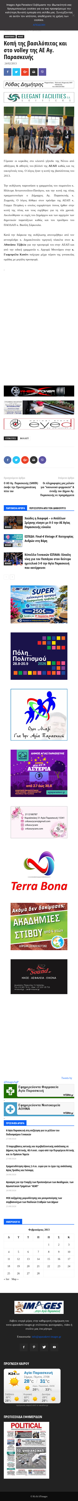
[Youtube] (54, 1347)
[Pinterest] (34, 1347)
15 (48, 1259)
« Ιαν (6, 1279)
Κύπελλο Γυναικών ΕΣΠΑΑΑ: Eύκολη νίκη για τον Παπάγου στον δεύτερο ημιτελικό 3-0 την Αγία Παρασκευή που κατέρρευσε (48, 561)
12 (18, 1259)
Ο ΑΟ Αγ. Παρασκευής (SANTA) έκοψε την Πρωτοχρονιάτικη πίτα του (21, 487)
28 (38, 1273)
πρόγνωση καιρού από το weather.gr (32, 1405)
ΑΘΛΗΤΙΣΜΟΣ (21, 30)
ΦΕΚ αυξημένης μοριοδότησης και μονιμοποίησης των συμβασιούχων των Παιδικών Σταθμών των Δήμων (34, 1200)
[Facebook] (23, 1347)
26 (18, 1273)
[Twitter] (44, 1347)
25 (8, 1273)
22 (48, 1266)
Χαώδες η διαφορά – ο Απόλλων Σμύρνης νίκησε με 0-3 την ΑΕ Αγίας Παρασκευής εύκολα (47, 522)
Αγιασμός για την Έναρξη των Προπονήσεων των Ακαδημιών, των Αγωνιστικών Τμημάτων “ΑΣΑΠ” (39, 1184)
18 (8, 1266)
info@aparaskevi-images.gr (46, 1336)
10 (69, 1251)
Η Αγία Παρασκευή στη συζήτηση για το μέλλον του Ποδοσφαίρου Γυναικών (32, 1132)
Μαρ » (15, 1279)
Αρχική (7, 30)
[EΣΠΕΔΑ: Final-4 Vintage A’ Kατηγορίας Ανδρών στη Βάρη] (13, 540)
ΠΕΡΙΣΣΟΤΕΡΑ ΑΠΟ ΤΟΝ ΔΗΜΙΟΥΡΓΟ (47, 508)
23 (59, 1266)
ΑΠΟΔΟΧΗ (39, 24)
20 (28, 1266)
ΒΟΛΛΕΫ (24, 438)
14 (38, 1259)
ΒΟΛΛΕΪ (37, 30)
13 (28, 1259)
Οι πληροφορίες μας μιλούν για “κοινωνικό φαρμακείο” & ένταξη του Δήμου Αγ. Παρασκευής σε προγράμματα (57, 489)
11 (9, 1259)
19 (18, 1266)
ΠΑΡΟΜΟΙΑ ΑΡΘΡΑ (15, 508)
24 (69, 1266)
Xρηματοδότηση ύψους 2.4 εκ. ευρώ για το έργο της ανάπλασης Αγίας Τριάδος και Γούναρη (39, 1168)
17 (69, 1259)
